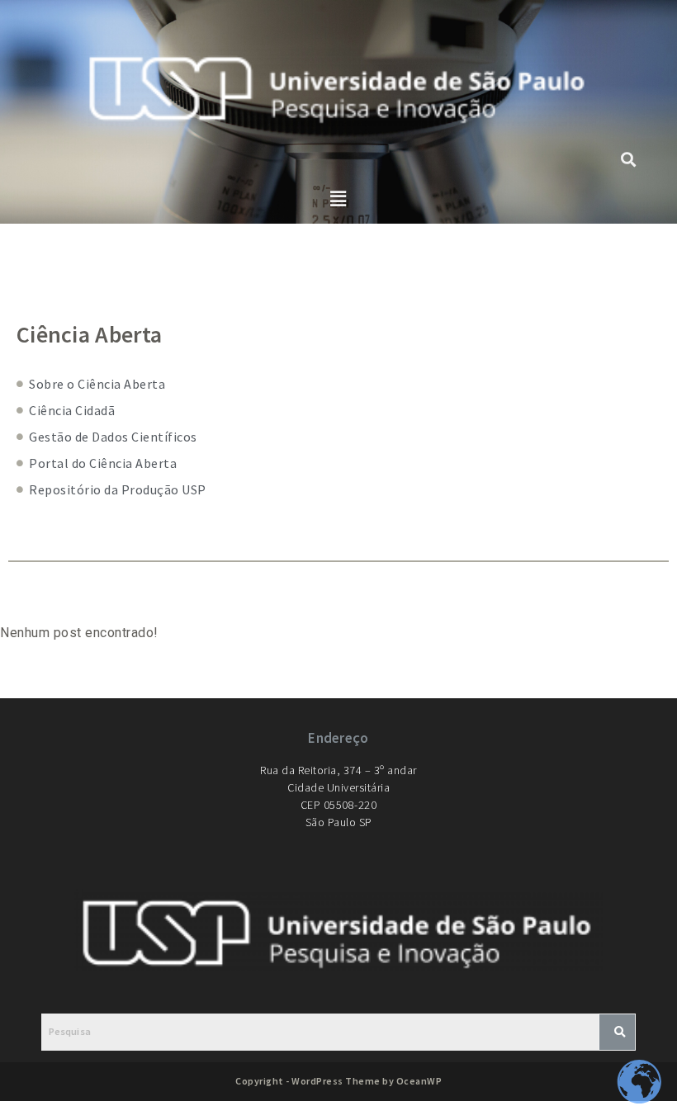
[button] (338, 199)
